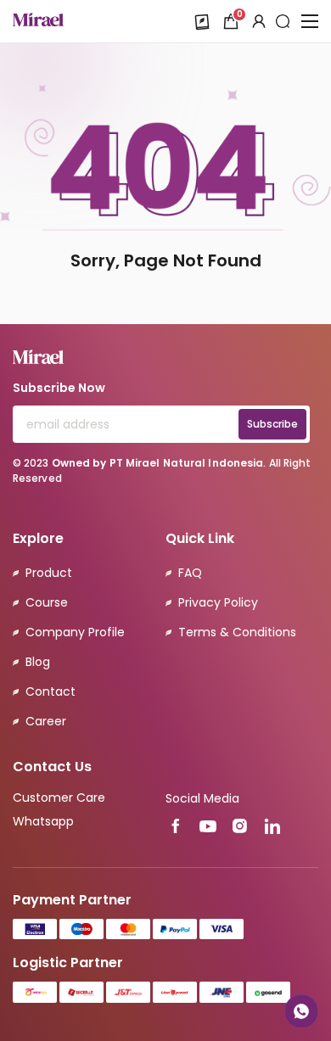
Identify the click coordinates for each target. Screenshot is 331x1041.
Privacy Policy (218, 602)
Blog (37, 661)
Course (46, 602)
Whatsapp (43, 821)
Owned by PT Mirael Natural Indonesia (158, 463)
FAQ (190, 572)
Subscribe (272, 424)
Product (48, 572)
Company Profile (75, 632)
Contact (50, 691)
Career (45, 721)
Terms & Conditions (237, 632)
